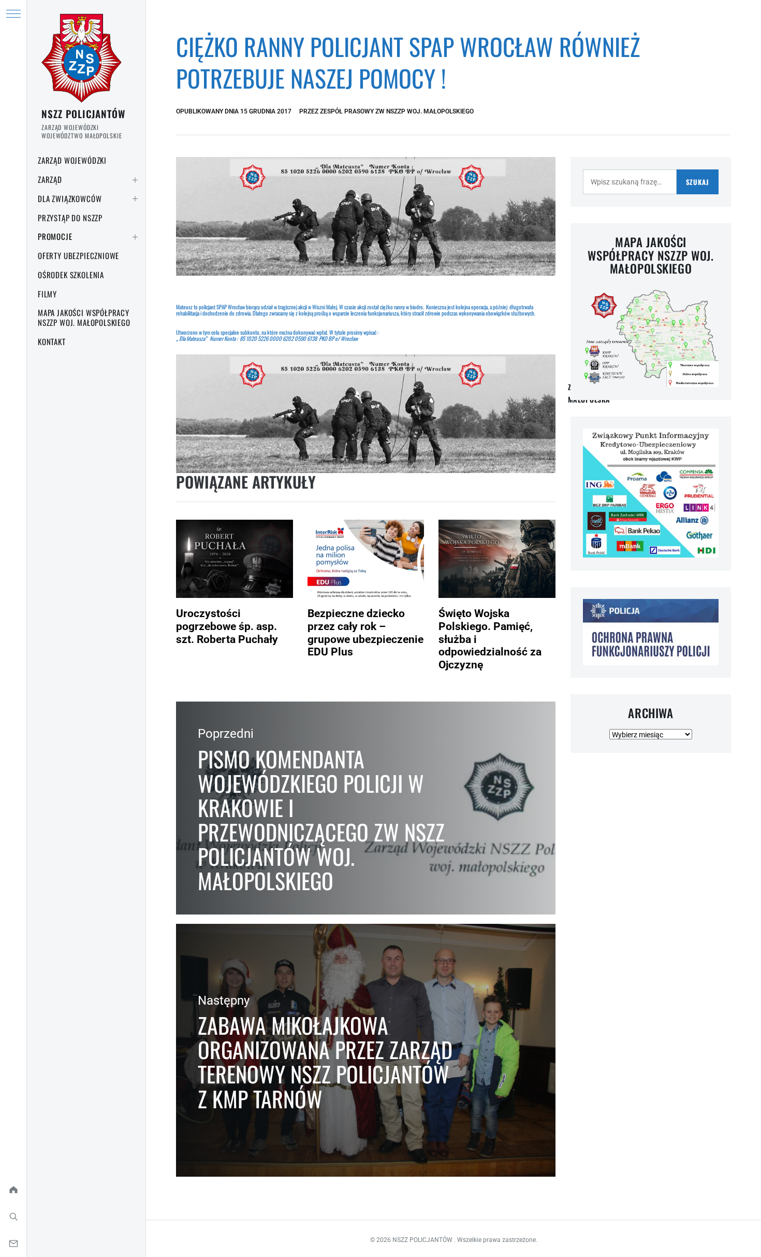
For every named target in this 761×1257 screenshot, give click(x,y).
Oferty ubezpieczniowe (78, 255)
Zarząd (50, 179)
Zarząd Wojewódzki (72, 160)
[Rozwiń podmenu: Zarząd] (135, 180)
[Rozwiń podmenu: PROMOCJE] (135, 237)
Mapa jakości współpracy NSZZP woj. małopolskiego (84, 317)
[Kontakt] (13, 1243)
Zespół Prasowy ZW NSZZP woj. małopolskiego (397, 111)
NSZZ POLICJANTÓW (83, 113)
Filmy (47, 293)
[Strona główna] (13, 1189)
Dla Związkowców (69, 198)
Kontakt (52, 341)
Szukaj (697, 182)
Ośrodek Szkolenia (71, 274)
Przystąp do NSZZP (70, 217)
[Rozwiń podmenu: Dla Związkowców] (135, 199)
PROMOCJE (55, 236)
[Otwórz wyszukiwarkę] (13, 1216)
